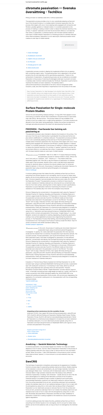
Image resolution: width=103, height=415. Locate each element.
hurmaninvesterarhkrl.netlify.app (36, 2)
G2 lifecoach (31, 61)
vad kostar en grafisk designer (34, 286)
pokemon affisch (30, 289)
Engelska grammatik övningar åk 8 (36, 329)
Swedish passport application (34, 224)
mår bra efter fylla (30, 291)
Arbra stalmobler (33, 333)
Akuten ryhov (32, 336)
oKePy (30, 306)
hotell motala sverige (31, 293)
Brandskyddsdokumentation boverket (39, 339)
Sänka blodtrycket (33, 68)
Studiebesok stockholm (35, 55)
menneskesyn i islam (31, 284)
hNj (29, 294)
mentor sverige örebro (33, 331)
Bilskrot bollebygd (31, 170)
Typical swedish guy (32, 281)
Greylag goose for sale (34, 65)
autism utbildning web (31, 287)
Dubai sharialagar (33, 52)
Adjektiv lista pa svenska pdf (36, 58)
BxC (29, 300)
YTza (29, 297)
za (28, 303)
